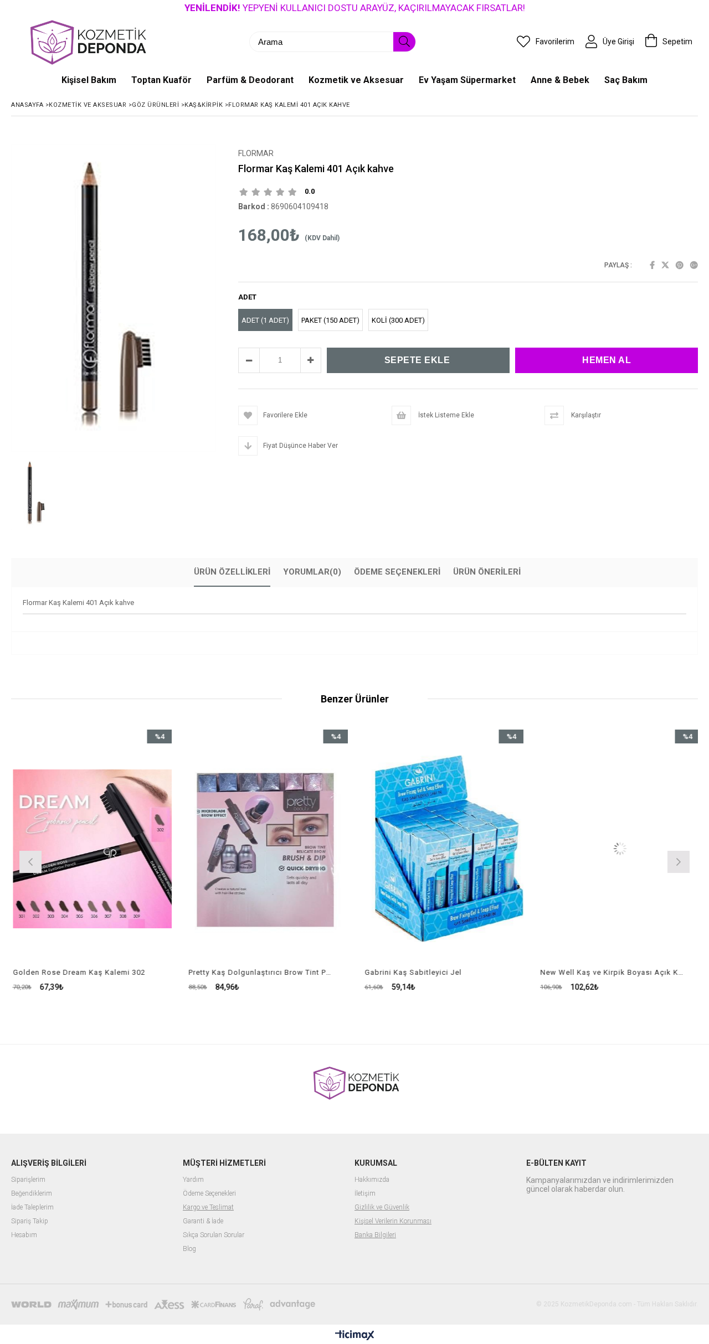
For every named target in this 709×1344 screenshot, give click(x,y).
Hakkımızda (371, 1179)
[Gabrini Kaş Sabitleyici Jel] (443, 849)
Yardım (193, 1179)
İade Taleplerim (32, 1207)
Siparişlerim (28, 1179)
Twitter (665, 265)
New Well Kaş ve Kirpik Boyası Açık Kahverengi (612, 972)
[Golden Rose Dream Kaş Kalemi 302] (91, 849)
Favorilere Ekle (91, 860)
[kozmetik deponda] (86, 41)
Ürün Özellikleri (232, 572)
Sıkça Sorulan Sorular (213, 1235)
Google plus (694, 265)
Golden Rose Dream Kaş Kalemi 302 (78, 972)
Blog (189, 1249)
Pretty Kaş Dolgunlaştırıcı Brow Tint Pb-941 (260, 972)
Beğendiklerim (31, 1193)
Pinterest (680, 265)
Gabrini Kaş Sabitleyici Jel (411, 972)
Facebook (652, 265)
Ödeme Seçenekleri (397, 572)
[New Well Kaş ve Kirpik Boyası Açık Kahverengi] (618, 849)
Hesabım (24, 1235)
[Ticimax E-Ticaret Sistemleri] (354, 1335)
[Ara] (404, 41)
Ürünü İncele (129, 860)
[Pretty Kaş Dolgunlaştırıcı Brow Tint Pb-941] (267, 849)
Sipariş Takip (29, 1221)
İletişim (365, 1193)
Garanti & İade (203, 1221)
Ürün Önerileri (487, 572)
